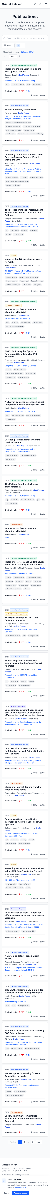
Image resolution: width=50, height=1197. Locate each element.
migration (15, 323)
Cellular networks (11, 281)
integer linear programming (14, 373)
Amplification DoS (18, 415)
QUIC (7, 323)
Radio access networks (13, 130)
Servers (8, 577)
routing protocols (23, 1005)
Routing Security (16, 1048)
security (8, 234)
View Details (12, 91)
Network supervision (28, 931)
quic (38, 500)
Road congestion (11, 277)
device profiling (11, 685)
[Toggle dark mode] (40, 4)
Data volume (26, 285)
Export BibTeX (28, 52)
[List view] (18, 45)
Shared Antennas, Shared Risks (20, 109)
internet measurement (13, 636)
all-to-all (8, 369)
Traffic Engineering (12, 455)
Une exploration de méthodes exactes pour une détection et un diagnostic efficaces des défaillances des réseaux (24, 712)
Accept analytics (20, 1193)
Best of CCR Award (14, 305)
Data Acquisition (11, 884)
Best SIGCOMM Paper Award (17, 614)
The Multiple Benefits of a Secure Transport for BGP (21, 485)
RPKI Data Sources (18, 84)
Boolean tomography (12, 931)
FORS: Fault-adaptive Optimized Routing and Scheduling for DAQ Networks (21, 354)
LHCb (28, 888)
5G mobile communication (31, 126)
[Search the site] (35, 4)
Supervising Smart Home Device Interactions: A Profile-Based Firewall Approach (23, 663)
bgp (7, 500)
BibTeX (35, 95)
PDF (22, 91)
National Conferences (18, 706)
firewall (31, 681)
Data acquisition (18, 577)
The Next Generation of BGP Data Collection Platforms (21, 619)
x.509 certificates (11, 503)
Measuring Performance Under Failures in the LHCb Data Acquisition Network (24, 563)
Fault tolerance (10, 134)
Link (29, 241)
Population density (37, 281)
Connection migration (33, 415)
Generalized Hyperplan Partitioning (17, 181)
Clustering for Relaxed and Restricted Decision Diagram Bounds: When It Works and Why (24, 157)
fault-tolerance (10, 377)
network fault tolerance (13, 589)
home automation (24, 685)
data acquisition (23, 377)
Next (38, 1142)
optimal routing (30, 373)
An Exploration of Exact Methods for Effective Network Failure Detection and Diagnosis (24, 751)
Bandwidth (9, 581)
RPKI (7, 84)
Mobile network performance (28, 277)
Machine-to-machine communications (18, 122)
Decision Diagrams (12, 177)
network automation (27, 500)
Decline (6, 1193)
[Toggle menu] (45, 4)
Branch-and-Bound (36, 177)
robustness (33, 230)
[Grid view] (22, 45)
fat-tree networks (20, 369)
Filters (10, 45)
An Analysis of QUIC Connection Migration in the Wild (21, 529)
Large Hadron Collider (34, 577)
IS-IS (13, 1005)
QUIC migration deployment (15, 326)
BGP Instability (10, 459)
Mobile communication (13, 126)
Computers (37, 581)
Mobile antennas (29, 130)
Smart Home (15, 230)
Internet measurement (32, 1048)
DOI (29, 91)
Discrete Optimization (13, 185)
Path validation (10, 419)
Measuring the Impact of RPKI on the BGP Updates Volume (23, 70)
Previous (13, 1142)
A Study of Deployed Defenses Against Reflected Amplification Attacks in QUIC (25, 403)
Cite (43, 95)
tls (43, 500)
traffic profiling (18, 234)
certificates (14, 500)
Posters (13, 255)
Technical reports (16, 524)
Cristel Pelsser (12, 4)
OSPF (7, 1005)
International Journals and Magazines (23, 65)
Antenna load (24, 281)
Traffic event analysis (13, 285)
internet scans (37, 323)
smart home (14, 681)
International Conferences (19, 106)
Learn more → (20, 1188)
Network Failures (24, 884)
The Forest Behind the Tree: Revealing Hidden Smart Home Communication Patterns (24, 212)
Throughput (37, 285)
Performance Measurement (14, 888)
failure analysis (36, 585)
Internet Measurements (28, 455)
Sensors (28, 581)
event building (23, 585)
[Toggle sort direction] (19, 56)
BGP (28, 84)
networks (24, 230)
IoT (7, 230)
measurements (25, 323)
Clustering (24, 177)
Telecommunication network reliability (30, 134)
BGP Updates (36, 84)
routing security (33, 636)
